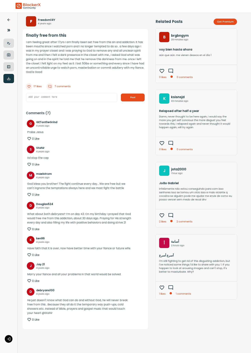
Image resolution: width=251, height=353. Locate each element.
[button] (9, 20)
